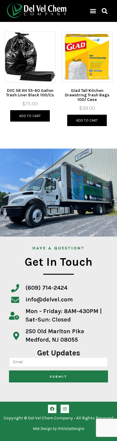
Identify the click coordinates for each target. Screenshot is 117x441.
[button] (93, 11)
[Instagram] (65, 409)
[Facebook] (52, 409)
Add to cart (30, 116)
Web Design (42, 428)
